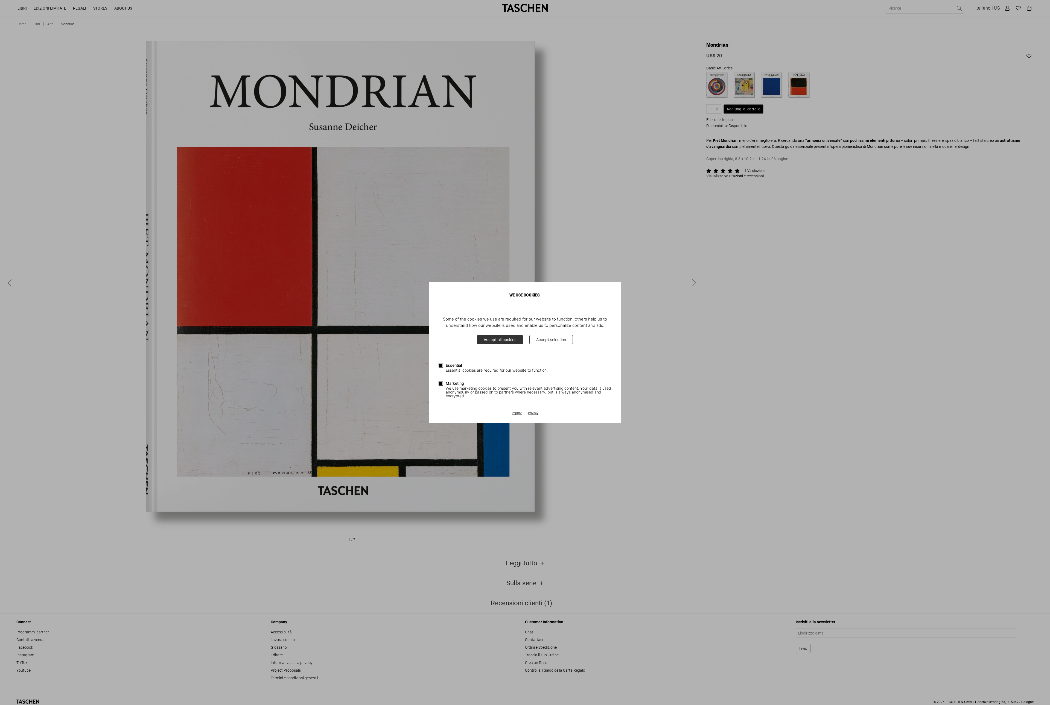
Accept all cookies (500, 339)
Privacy (533, 413)
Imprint (517, 413)
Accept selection (551, 339)
